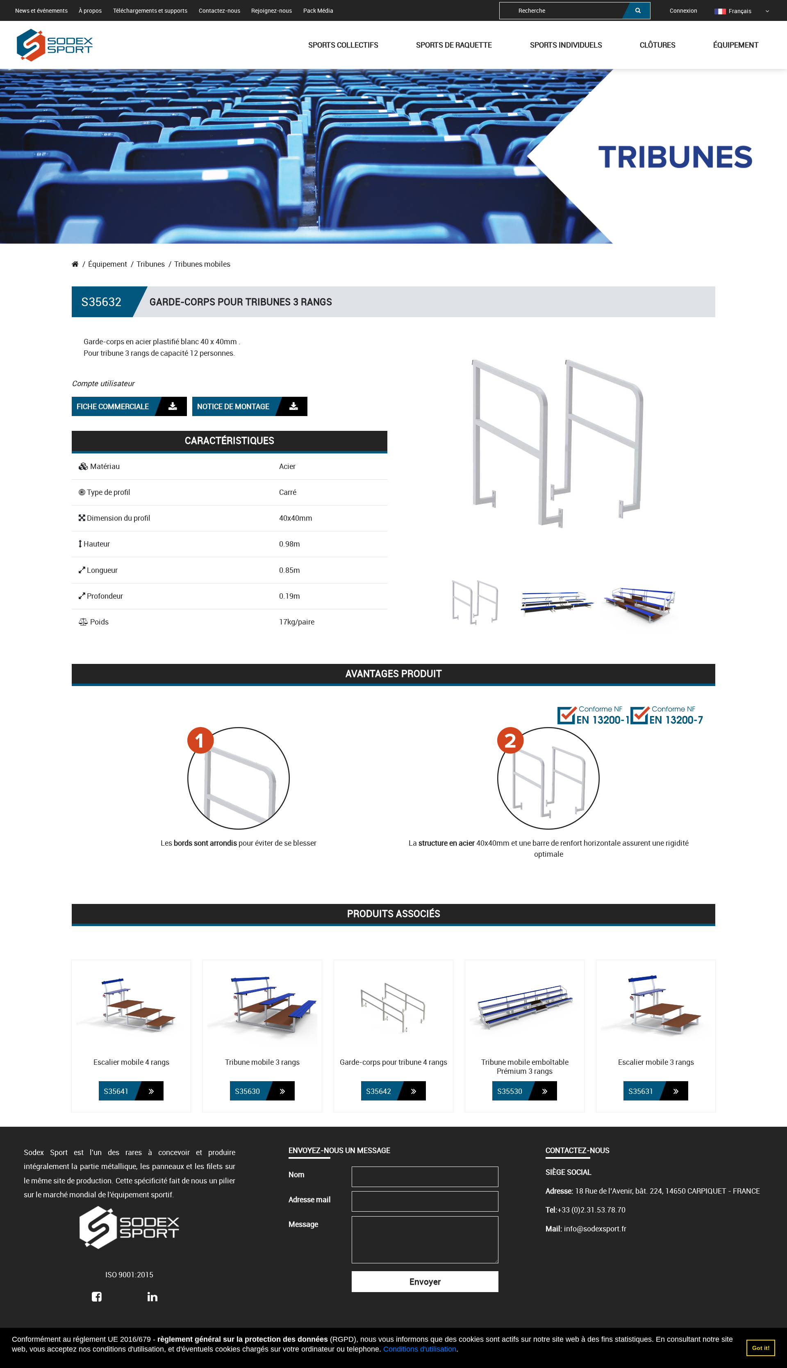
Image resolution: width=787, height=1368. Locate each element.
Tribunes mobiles (202, 264)
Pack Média (318, 10)
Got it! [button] (761, 1348)
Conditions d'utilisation (419, 1349)
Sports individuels (566, 45)
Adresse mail (310, 1199)
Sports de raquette (454, 45)
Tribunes (150, 264)
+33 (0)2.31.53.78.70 (591, 1210)
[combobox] (575, 10)
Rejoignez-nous (271, 10)
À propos (90, 10)
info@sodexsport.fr (595, 1228)
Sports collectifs (343, 45)
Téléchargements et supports (150, 10)
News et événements (41, 10)
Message (303, 1224)
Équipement (736, 45)
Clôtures (658, 45)
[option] (732, 11)
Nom (297, 1174)
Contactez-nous (219, 10)
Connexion (683, 10)
